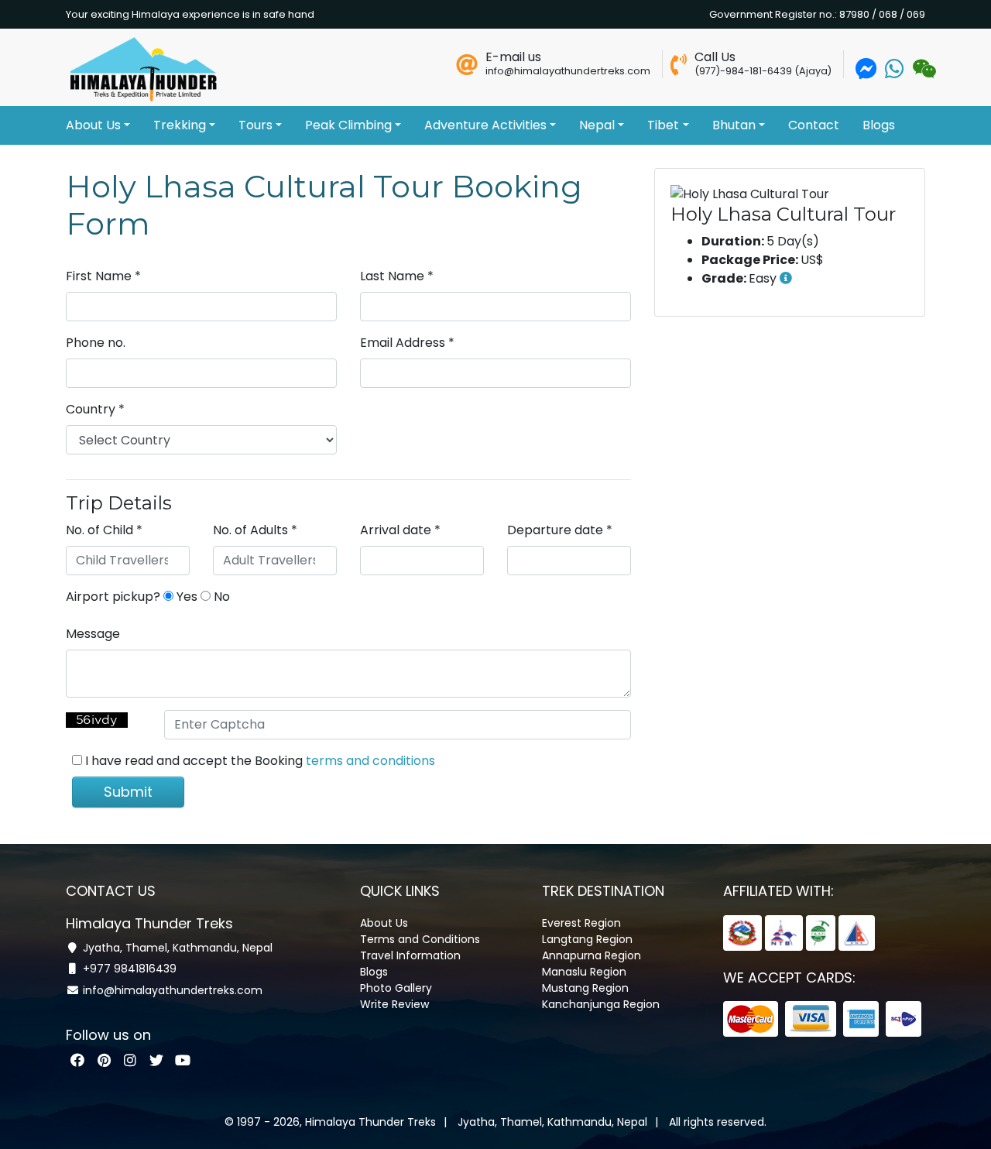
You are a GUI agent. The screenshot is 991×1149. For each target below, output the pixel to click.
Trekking (179, 125)
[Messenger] (866, 72)
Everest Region (581, 923)
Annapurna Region (591, 955)
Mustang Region (585, 988)
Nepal (597, 125)
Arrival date (400, 530)
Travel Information (410, 955)
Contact (813, 125)
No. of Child (104, 530)
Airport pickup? (113, 596)
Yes (185, 596)
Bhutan (734, 125)
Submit (128, 791)
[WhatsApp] (894, 72)
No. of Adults (255, 530)
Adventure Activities (485, 125)
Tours (255, 125)
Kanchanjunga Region (601, 1004)
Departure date (559, 530)
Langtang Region (587, 939)
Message (93, 634)
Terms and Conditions (420, 939)
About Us (93, 125)
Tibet (663, 125)
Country (95, 409)
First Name (103, 276)
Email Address (407, 343)
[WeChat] (922, 72)
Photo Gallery (396, 988)
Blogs (878, 125)
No (220, 596)
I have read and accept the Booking (260, 761)
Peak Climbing (348, 125)
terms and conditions (370, 761)
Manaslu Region (584, 971)
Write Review (394, 1004)
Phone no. (95, 343)
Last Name (397, 276)
